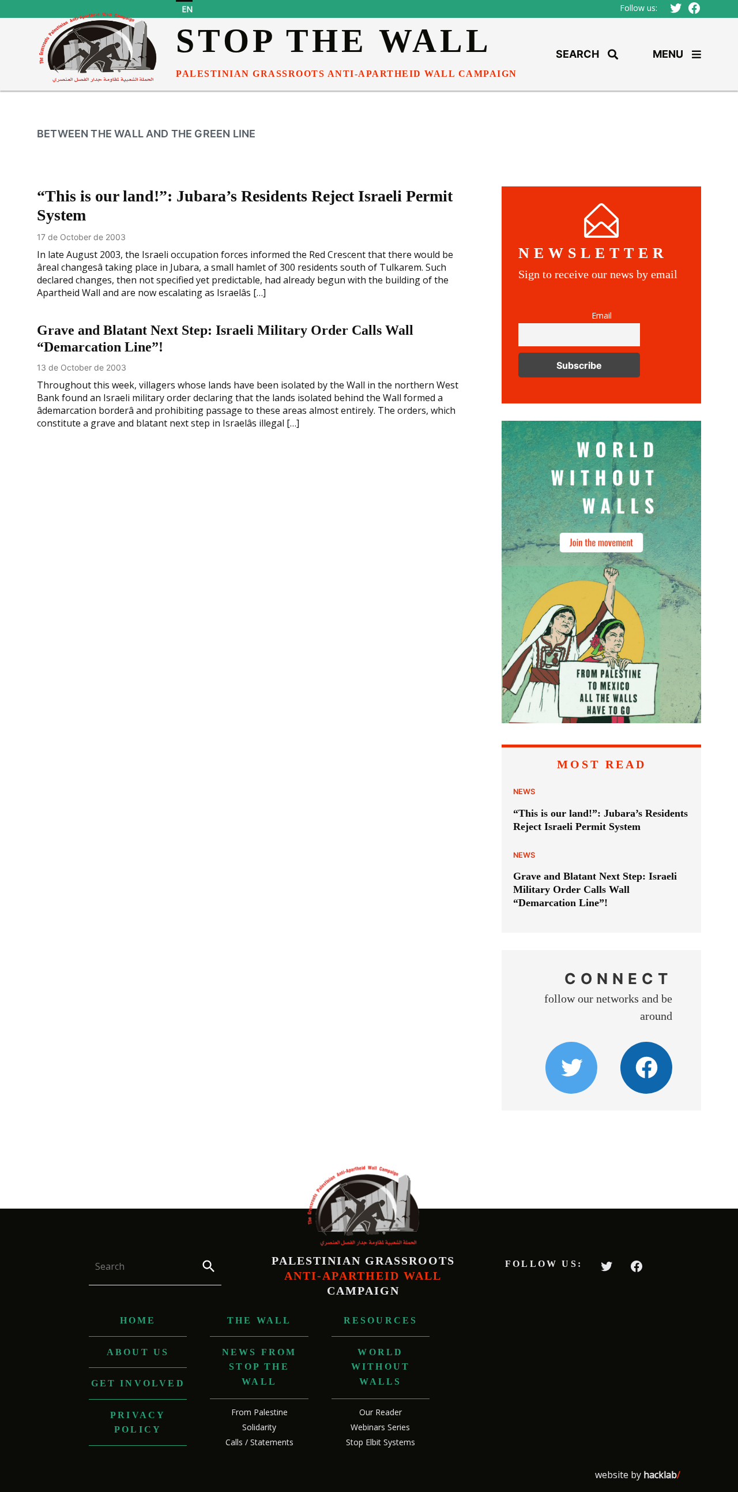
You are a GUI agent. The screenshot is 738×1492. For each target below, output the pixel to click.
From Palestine (259, 1412)
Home (138, 1320)
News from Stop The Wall (259, 1366)
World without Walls (380, 1366)
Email (602, 315)
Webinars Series (380, 1427)
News (524, 791)
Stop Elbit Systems (380, 1442)
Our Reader (380, 1412)
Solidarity (259, 1427)
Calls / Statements (259, 1442)
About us (138, 1352)
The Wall (259, 1320)
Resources (381, 1320)
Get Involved (138, 1383)
